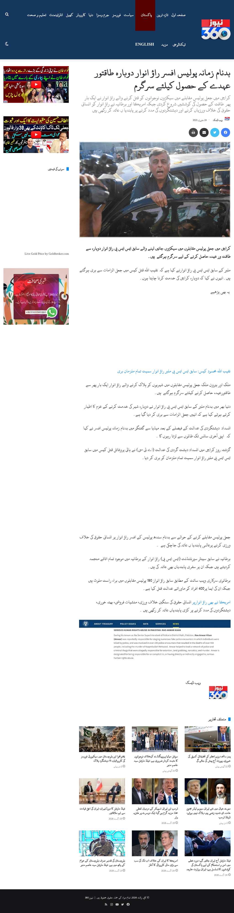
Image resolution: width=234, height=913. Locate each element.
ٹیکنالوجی (179, 44)
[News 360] (216, 29)
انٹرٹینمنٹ (56, 14)
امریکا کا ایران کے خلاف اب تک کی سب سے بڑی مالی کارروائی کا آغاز (156, 863)
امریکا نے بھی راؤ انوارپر (211, 602)
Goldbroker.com (59, 253)
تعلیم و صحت (36, 14)
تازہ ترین (162, 14)
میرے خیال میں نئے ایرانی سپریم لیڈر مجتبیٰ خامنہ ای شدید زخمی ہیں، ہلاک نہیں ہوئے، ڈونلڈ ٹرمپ (208, 813)
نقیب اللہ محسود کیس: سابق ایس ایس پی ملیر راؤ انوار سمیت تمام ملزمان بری (174, 371)
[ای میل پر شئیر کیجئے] (204, 132)
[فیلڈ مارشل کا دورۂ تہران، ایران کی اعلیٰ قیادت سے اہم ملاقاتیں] (102, 791)
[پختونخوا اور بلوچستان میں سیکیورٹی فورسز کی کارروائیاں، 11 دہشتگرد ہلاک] (102, 739)
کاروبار (80, 14)
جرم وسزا (102, 14)
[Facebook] (225, 132)
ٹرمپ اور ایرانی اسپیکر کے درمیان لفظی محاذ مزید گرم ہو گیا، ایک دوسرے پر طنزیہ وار (155, 813)
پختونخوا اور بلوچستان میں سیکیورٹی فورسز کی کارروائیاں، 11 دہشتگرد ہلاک (103, 758)
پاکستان (146, 14)
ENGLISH (144, 44)
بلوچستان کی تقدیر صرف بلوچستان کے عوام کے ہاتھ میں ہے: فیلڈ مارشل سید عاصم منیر (102, 863)
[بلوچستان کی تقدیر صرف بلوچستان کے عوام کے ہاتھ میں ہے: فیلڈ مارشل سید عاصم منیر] (102, 843)
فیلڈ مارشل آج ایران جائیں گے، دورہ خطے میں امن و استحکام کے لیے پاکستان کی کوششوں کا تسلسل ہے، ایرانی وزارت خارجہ (208, 865)
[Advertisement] (155, 333)
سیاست (129, 14)
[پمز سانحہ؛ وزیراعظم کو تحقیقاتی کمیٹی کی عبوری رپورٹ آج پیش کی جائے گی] (208, 739)
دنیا (91, 14)
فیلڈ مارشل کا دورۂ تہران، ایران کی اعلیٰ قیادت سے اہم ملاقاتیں (102, 811)
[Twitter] (214, 132)
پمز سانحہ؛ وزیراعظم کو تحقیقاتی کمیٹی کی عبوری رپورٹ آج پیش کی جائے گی (209, 758)
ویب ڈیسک (218, 120)
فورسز (116, 14)
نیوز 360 (89, 897)
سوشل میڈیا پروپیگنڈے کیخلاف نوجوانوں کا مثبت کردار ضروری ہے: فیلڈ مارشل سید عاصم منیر (156, 761)
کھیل (69, 14)
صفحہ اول (178, 14)
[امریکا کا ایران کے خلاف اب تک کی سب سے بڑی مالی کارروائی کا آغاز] (155, 843)
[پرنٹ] (193, 132)
